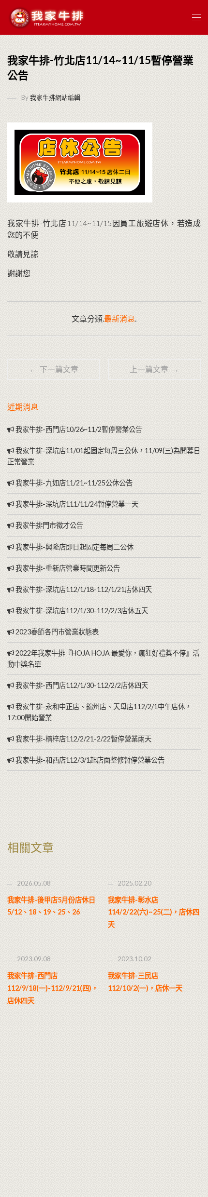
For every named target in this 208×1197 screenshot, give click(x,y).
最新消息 (119, 318)
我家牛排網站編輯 (55, 97)
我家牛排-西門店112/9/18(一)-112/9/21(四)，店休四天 (52, 987)
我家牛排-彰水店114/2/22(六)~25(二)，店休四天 (153, 912)
